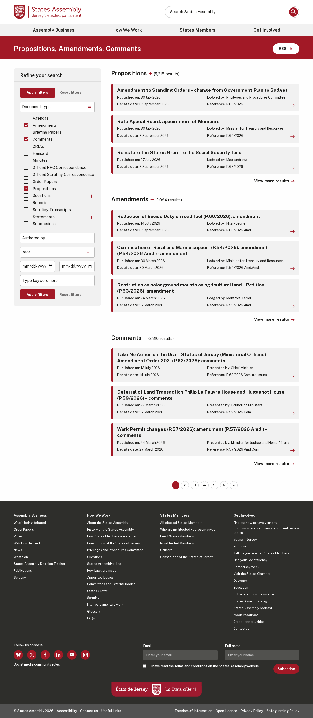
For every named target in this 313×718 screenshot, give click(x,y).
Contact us (241, 628)
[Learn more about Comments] (145, 337)
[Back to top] (301, 701)
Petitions (240, 546)
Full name (232, 646)
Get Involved (266, 30)
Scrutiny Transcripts (52, 209)
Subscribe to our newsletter (254, 594)
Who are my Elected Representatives (187, 529)
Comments (42, 139)
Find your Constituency (250, 560)
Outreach (240, 580)
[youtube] (72, 655)
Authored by (33, 238)
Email (147, 646)
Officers (166, 550)
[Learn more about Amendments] (153, 199)
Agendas (40, 118)
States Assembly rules (104, 564)
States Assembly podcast (253, 608)
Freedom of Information (193, 711)
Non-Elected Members (177, 543)
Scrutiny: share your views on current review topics (266, 530)
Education (241, 587)
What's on (21, 557)
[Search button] (293, 12)
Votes (18, 536)
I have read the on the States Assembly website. (205, 666)
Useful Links (111, 711)
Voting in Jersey (245, 539)
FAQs (91, 618)
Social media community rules (37, 664)
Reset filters (70, 92)
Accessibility (67, 711)
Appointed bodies (100, 577)
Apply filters (37, 92)
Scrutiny (20, 577)
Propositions (44, 188)
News (18, 550)
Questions (42, 195)
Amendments (45, 125)
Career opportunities (249, 622)
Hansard (40, 153)
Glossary (94, 611)
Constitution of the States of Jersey (113, 543)
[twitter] (31, 655)
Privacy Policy (251, 711)
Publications (23, 570)
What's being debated (30, 522)
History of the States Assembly (110, 529)
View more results (271, 181)
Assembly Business (53, 30)
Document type (36, 106)
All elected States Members (181, 522)
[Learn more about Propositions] (151, 73)
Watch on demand (27, 543)
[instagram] (85, 655)
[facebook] (45, 655)
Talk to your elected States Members (261, 553)
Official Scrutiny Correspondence (63, 174)
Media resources (246, 615)
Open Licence (226, 711)
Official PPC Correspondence (59, 167)
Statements (44, 217)
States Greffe (97, 591)
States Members (197, 30)
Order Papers (45, 181)
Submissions (44, 223)
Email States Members (177, 536)
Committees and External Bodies (111, 584)
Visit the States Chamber (252, 574)
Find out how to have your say (255, 522)
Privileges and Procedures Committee (115, 550)
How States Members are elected (112, 536)
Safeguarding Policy (283, 711)
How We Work (127, 30)
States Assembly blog (250, 601)
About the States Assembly (107, 522)
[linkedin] (58, 655)
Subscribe (286, 669)
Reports (40, 202)
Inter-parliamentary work (105, 604)
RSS (282, 48)
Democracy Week (246, 567)
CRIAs (38, 146)
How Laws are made (102, 570)
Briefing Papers (47, 132)
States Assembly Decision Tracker (39, 564)
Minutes (40, 160)
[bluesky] (18, 655)
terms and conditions (191, 666)
